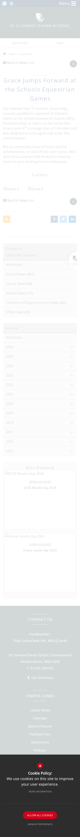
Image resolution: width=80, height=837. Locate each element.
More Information (40, 791)
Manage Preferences (40, 824)
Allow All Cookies (40, 815)
